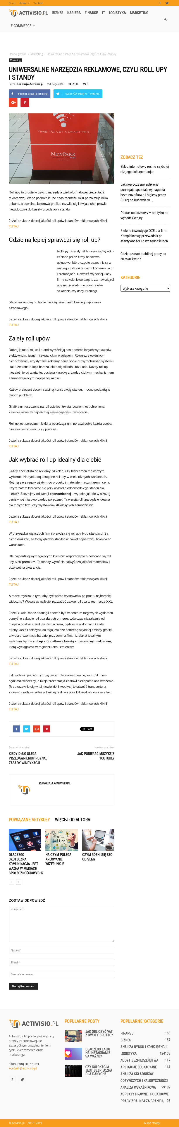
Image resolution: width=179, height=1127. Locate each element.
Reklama (24, 3)
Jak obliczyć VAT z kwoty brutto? (99, 1033)
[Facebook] (160, 3)
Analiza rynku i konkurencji (143, 1047)
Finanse (91, 12)
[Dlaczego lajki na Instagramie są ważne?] (73, 1054)
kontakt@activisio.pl (23, 1068)
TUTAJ (14, 226)
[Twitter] (167, 3)
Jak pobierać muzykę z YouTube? (95, 756)
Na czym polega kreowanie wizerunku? (58, 859)
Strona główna (17, 54)
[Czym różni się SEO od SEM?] (98, 840)
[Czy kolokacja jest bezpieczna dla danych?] (73, 1071)
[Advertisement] (89, 41)
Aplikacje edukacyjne (138, 1067)
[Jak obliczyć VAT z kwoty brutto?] (73, 1036)
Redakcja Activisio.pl (30, 84)
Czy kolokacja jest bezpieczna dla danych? (98, 1070)
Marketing (139, 12)
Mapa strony (152, 1123)
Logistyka (117, 12)
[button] (165, 19)
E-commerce (21, 26)
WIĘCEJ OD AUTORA (72, 819)
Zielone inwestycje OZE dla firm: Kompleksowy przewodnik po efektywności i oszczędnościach (144, 235)
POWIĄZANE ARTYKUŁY (29, 819)
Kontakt (38, 3)
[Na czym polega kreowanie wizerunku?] (61, 840)
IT (103, 12)
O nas (12, 3)
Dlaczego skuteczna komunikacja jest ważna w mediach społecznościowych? (26, 864)
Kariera (74, 12)
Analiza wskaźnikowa (138, 1087)
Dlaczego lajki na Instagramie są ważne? (97, 1052)
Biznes (57, 12)
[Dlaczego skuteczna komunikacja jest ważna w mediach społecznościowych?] (25, 840)
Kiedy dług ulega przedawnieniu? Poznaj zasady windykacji (28, 758)
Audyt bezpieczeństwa (139, 1060)
